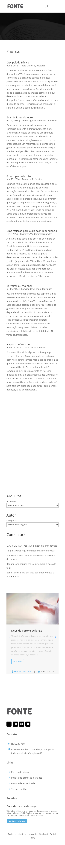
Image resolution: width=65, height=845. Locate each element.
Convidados (27, 288)
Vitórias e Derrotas (16, 445)
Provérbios (39, 471)
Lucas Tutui (30, 347)
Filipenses (46, 466)
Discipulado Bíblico (17, 62)
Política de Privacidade (23, 783)
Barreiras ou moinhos (19, 286)
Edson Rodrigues (43, 288)
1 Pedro (24, 466)
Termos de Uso (19, 789)
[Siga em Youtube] (27, 724)
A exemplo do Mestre (19, 176)
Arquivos (11, 501)
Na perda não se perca (19, 344)
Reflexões (52, 120)
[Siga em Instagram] (15, 724)
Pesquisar (51, 410)
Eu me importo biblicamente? (22, 440)
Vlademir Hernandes (41, 233)
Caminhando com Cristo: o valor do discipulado (31, 435)
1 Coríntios (12, 466)
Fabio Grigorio (28, 65)
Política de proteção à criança (26, 777)
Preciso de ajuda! (20, 772)
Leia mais (17, 661)
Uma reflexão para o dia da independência (31, 231)
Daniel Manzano (22, 671)
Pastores (40, 65)
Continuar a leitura (17, 821)
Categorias (12, 520)
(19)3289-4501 (18, 743)
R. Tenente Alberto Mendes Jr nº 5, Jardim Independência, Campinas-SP (33, 751)
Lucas (18, 471)
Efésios (35, 466)
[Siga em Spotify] (21, 724)
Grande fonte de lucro (19, 117)
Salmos (23, 476)
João (10, 471)
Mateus (27, 471)
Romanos (12, 476)
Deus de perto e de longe (19, 425)
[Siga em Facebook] (9, 724)
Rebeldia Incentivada (17, 430)
